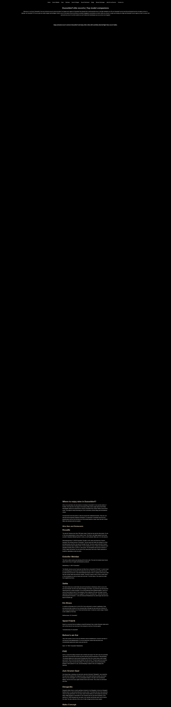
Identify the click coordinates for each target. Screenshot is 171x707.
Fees (62, 2)
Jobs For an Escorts (111, 2)
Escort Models (55, 2)
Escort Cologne (75, 2)
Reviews (68, 2)
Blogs (92, 2)
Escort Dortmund (85, 2)
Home (49, 2)
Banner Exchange (100, 2)
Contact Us (120, 2)
